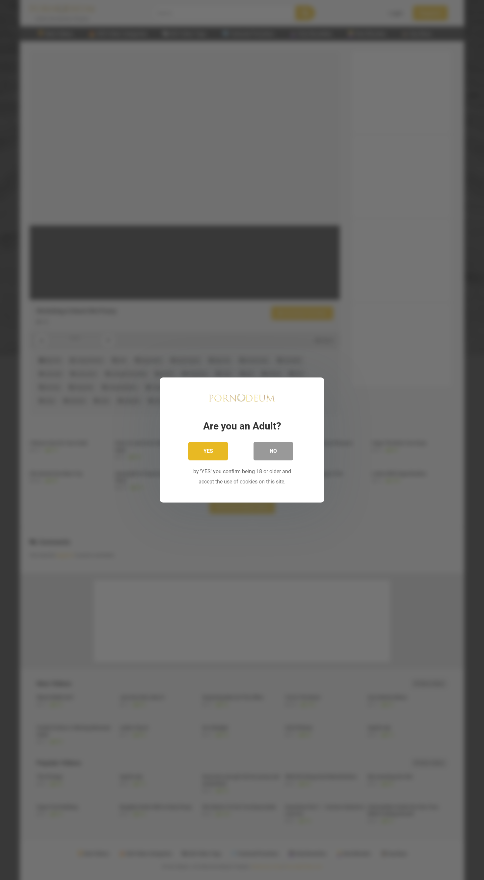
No (273, 451)
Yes (208, 451)
